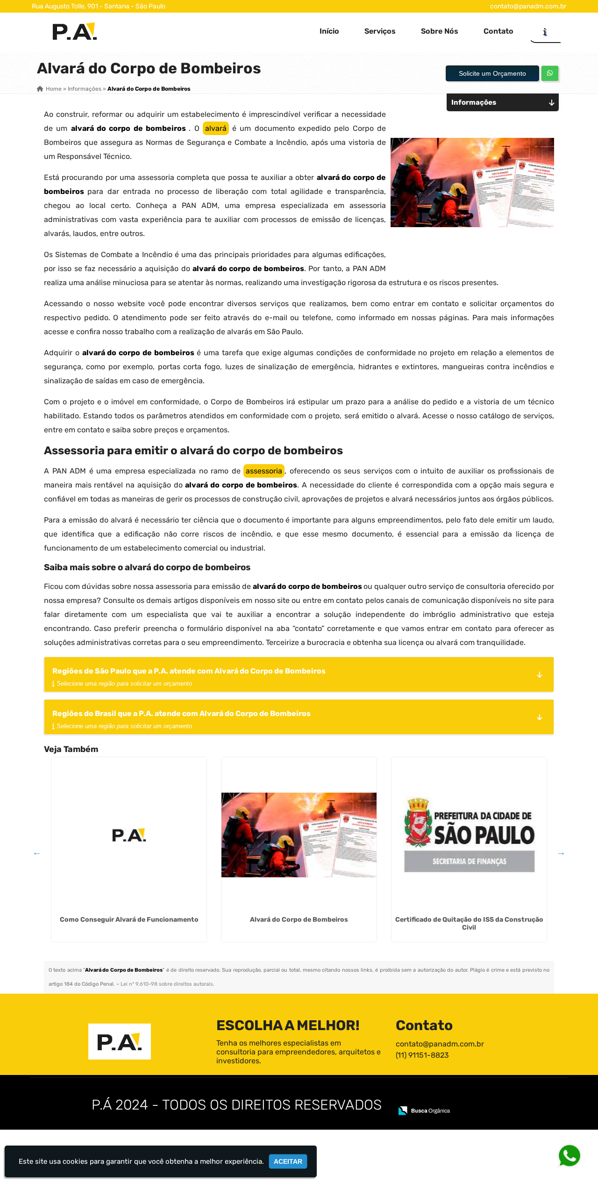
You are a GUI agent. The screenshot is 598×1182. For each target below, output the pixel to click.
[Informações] (544, 31)
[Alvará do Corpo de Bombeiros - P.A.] (75, 31)
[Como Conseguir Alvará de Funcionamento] (128, 834)
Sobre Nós (439, 31)
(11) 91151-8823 (422, 1055)
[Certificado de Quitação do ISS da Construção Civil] (469, 834)
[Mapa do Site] (405, 1098)
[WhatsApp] (571, 1155)
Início (329, 31)
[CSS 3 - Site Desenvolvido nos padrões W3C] (462, 1098)
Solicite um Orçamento (492, 73)
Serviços (380, 31)
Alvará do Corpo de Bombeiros (299, 920)
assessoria (264, 470)
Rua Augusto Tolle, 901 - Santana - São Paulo (98, 6)
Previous (37, 852)
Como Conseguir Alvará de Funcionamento (129, 920)
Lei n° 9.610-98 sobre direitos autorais (167, 984)
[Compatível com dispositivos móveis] (494, 1098)
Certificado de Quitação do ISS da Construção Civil (469, 923)
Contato (498, 31)
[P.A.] (119, 1042)
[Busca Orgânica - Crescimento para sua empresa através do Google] (424, 1109)
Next (561, 852)
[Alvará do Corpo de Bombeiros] (299, 834)
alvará (216, 128)
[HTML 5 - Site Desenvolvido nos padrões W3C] (430, 1098)
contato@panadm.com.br (528, 6)
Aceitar (288, 1161)
